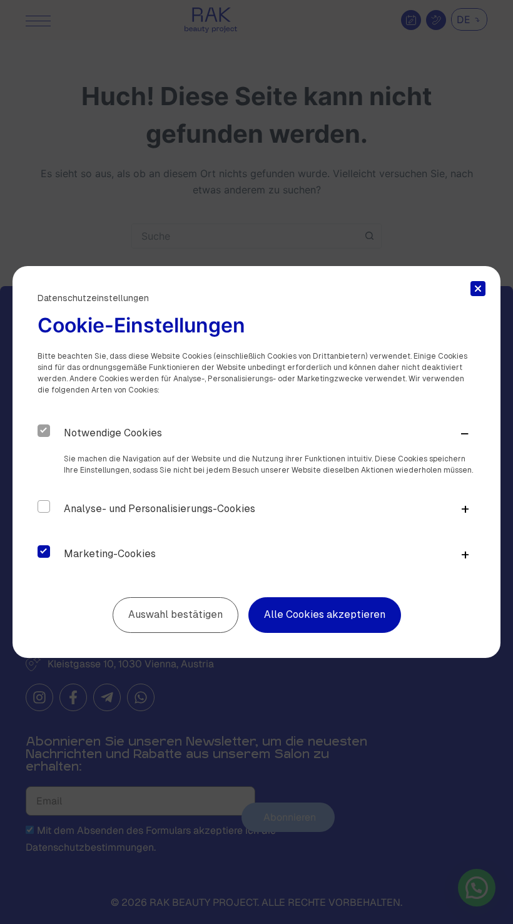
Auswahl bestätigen (175, 614)
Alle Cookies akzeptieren (324, 614)
